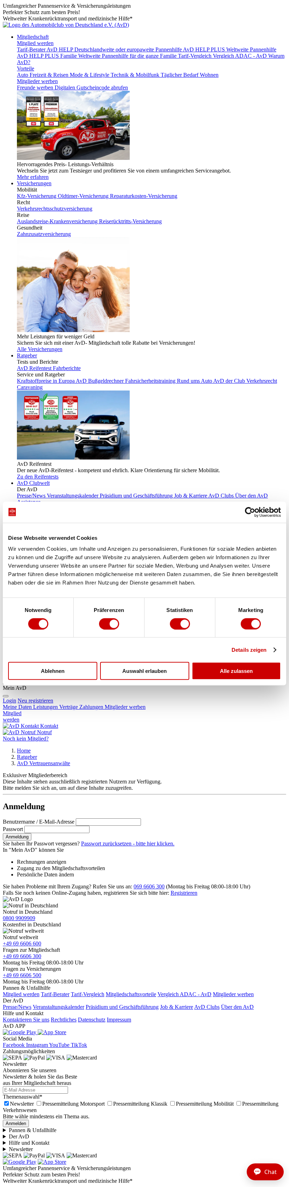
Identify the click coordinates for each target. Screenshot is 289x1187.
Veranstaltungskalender (58, 1007)
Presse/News (17, 1007)
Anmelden (16, 1123)
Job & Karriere (176, 1007)
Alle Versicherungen (39, 349)
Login (9, 701)
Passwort (13, 829)
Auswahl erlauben (144, 671)
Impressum (119, 1020)
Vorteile (25, 68)
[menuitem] (35, 701)
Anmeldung (17, 836)
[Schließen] (5, 696)
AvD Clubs (207, 1007)
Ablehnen (52, 671)
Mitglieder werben (37, 81)
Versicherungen (34, 183)
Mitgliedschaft (33, 37)
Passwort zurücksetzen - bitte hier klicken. (127, 843)
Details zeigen (249, 649)
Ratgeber (27, 355)
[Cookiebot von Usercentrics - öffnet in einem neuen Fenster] (250, 512)
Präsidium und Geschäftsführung (122, 1007)
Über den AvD (237, 1007)
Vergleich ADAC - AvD (184, 994)
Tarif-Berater (55, 994)
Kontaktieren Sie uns (26, 1020)
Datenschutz (91, 1020)
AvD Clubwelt (33, 483)
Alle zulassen (236, 671)
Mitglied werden (35, 43)
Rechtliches (63, 1020)
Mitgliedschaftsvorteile (131, 994)
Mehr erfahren (33, 177)
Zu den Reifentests (38, 477)
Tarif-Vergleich (87, 994)
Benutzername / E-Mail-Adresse (38, 822)
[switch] (109, 623)
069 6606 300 (149, 886)
